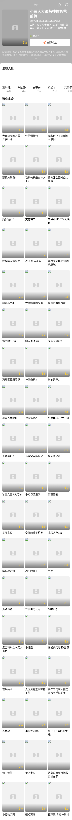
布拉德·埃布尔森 (58, 28)
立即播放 (51, 42)
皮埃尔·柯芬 (58, 24)
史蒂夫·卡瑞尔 (44, 24)
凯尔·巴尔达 (43, 28)
